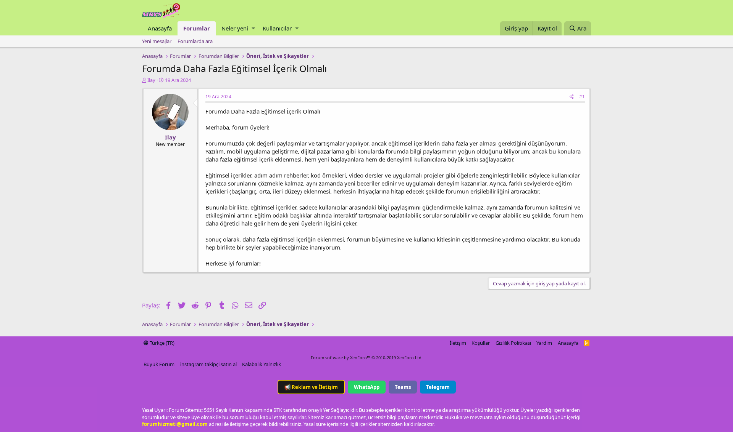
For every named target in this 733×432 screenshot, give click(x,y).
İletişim (458, 342)
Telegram (438, 387)
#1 (582, 96)
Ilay (151, 80)
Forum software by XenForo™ (367, 357)
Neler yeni (234, 28)
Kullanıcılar (277, 28)
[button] (253, 28)
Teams (403, 387)
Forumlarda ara (195, 41)
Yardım (544, 342)
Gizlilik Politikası (513, 342)
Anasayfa (160, 28)
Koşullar (480, 342)
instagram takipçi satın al (208, 364)
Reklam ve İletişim (311, 387)
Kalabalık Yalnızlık (261, 364)
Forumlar (196, 28)
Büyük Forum (159, 364)
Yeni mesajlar (156, 41)
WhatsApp (366, 387)
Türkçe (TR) (161, 342)
